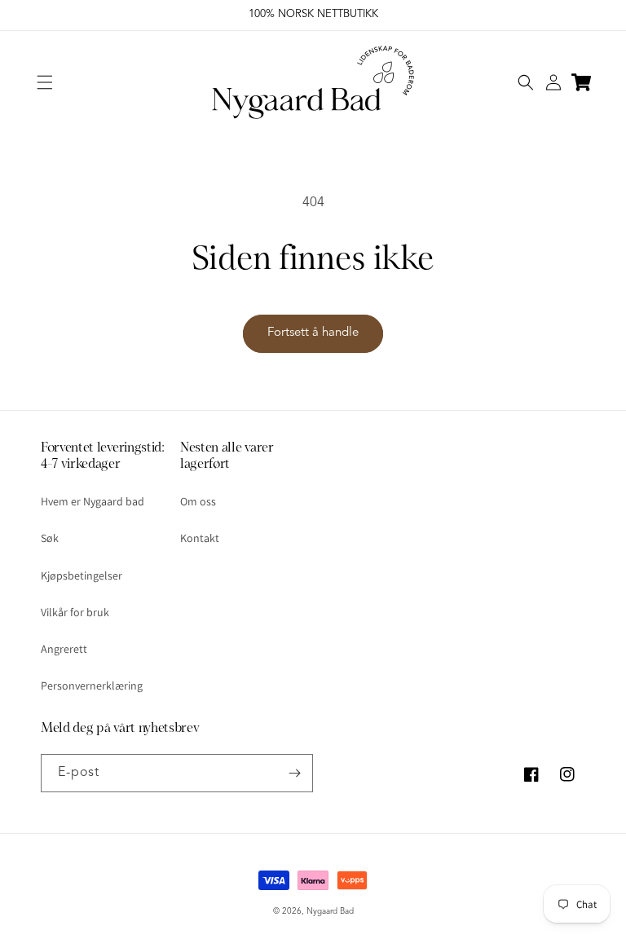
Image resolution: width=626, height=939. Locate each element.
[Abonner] (294, 773)
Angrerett (64, 648)
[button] (45, 82)
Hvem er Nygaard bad (92, 501)
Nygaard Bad (330, 911)
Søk (50, 538)
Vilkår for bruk (75, 612)
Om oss (198, 501)
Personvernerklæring (92, 685)
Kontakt (199, 538)
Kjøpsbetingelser (81, 575)
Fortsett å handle (313, 333)
